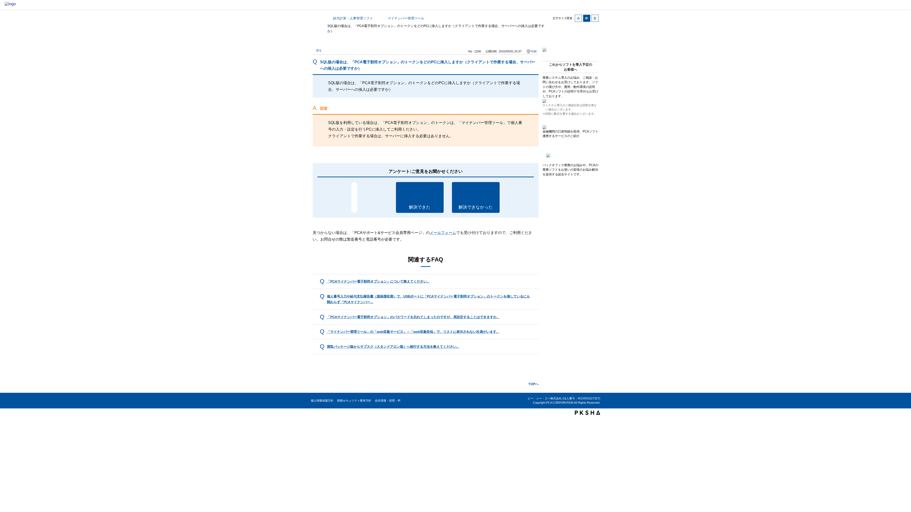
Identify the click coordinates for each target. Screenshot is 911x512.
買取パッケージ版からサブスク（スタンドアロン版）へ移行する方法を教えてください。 (393, 346)
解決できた (419, 207)
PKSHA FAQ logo (587, 413)
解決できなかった (476, 207)
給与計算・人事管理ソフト (353, 18)
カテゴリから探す (315, 18)
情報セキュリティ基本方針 (354, 400)
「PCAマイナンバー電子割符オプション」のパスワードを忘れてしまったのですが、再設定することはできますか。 (413, 317)
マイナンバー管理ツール (406, 18)
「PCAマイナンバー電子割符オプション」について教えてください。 (378, 281)
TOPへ (533, 384)
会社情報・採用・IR (387, 400)
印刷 (534, 51)
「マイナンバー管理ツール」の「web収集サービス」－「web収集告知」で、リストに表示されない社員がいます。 (413, 332)
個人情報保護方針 (322, 400)
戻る (319, 50)
